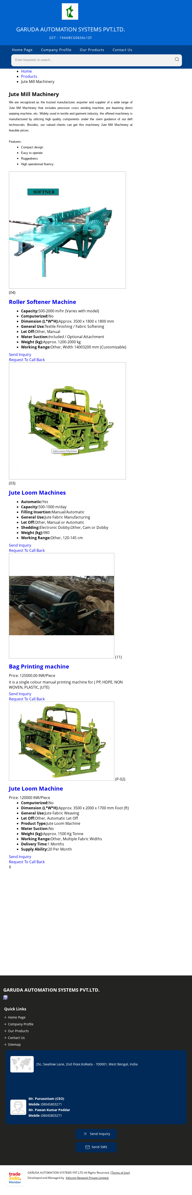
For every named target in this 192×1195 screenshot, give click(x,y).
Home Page (22, 49)
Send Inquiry (20, 354)
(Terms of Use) (120, 1173)
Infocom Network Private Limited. (87, 1178)
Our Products (92, 49)
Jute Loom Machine (36, 788)
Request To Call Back (27, 359)
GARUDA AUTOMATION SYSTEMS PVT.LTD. (70, 33)
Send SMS (99, 1147)
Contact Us (122, 49)
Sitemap (14, 1044)
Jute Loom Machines (37, 492)
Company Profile (56, 49)
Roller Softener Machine (42, 302)
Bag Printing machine (39, 666)
